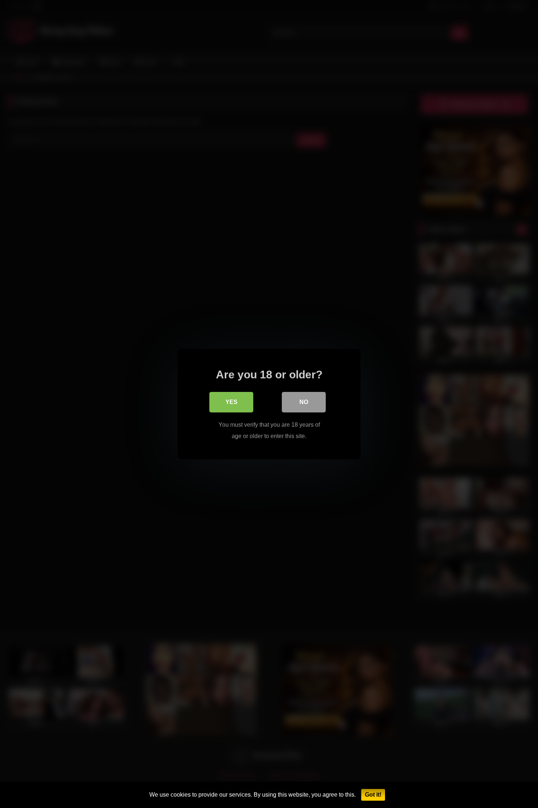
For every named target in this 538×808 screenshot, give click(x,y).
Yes (231, 402)
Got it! (373, 795)
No (303, 402)
